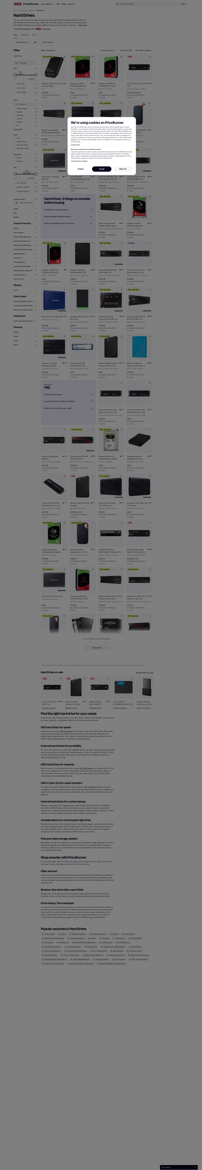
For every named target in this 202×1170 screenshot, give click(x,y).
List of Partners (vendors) (79, 161)
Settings (81, 169)
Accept (101, 169)
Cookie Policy (75, 145)
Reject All (122, 169)
